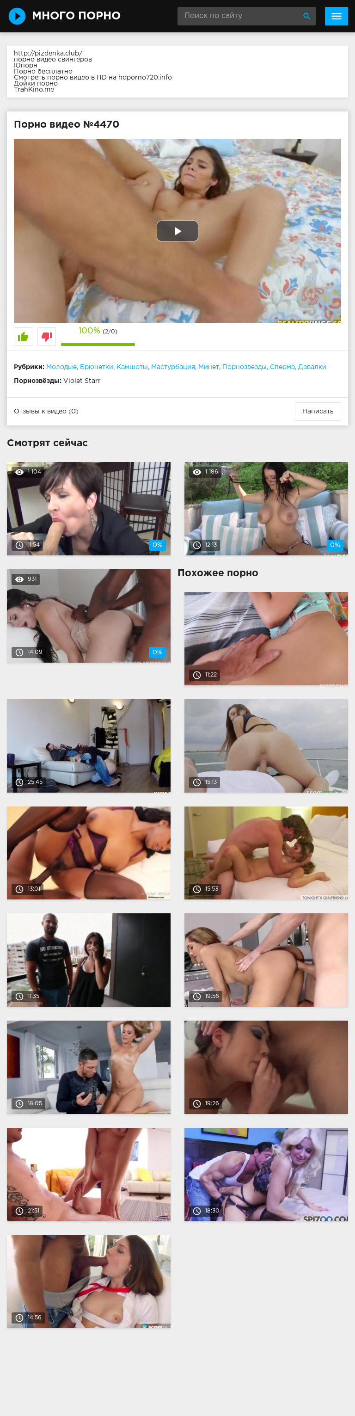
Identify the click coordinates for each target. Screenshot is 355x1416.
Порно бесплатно (43, 71)
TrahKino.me (34, 89)
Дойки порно (36, 83)
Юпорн (25, 65)
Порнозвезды (244, 367)
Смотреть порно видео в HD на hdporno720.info (93, 77)
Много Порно (76, 16)
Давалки (312, 367)
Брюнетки (96, 367)
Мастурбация (173, 367)
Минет (208, 367)
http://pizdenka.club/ (48, 53)
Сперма (282, 367)
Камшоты (132, 367)
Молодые (61, 367)
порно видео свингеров (53, 59)
